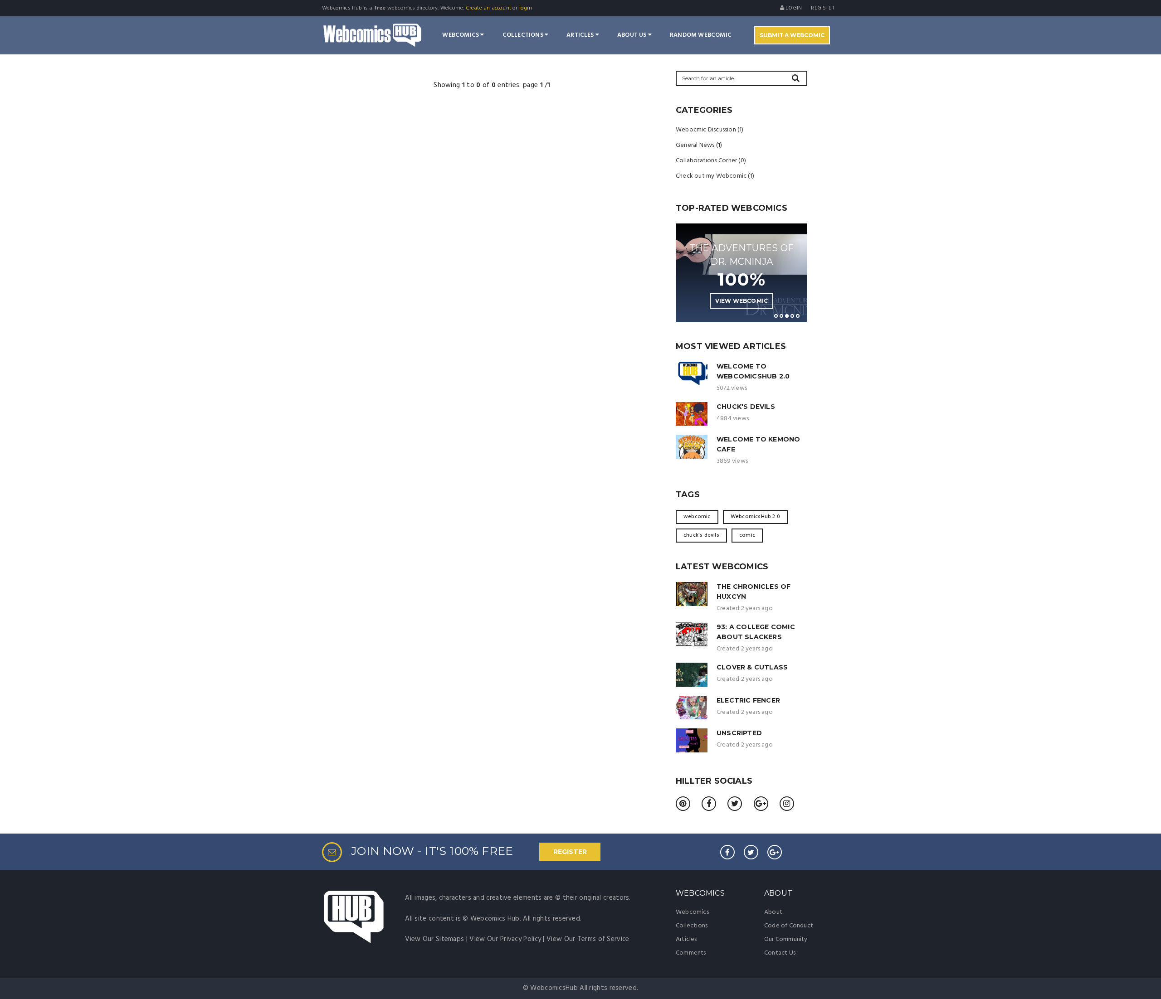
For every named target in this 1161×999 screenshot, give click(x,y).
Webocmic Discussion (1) (710, 130)
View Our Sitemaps (434, 939)
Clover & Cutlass (752, 667)
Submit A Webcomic (792, 35)
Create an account (488, 8)
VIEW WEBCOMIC (741, 300)
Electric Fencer (748, 700)
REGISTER (570, 852)
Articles (580, 35)
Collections (523, 35)
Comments (691, 953)
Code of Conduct (788, 926)
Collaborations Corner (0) (711, 160)
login (525, 8)
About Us (632, 35)
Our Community (786, 939)
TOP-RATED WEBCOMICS (731, 208)
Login (793, 8)
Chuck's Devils (746, 407)
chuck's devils (701, 535)
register (822, 8)
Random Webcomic (701, 35)
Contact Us (779, 953)
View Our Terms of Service (587, 939)
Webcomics (461, 35)
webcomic (697, 516)
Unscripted (739, 733)
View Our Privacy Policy (505, 939)
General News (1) (699, 145)
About (773, 912)
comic (747, 535)
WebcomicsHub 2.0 (755, 516)
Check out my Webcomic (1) (715, 176)
